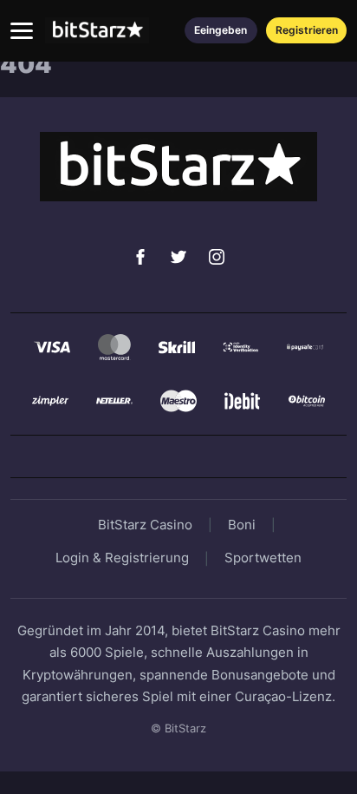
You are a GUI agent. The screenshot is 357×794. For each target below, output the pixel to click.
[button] (21, 31)
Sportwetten (263, 557)
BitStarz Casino (145, 524)
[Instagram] (216, 257)
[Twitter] (178, 257)
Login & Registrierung (122, 557)
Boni (242, 524)
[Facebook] (140, 257)
